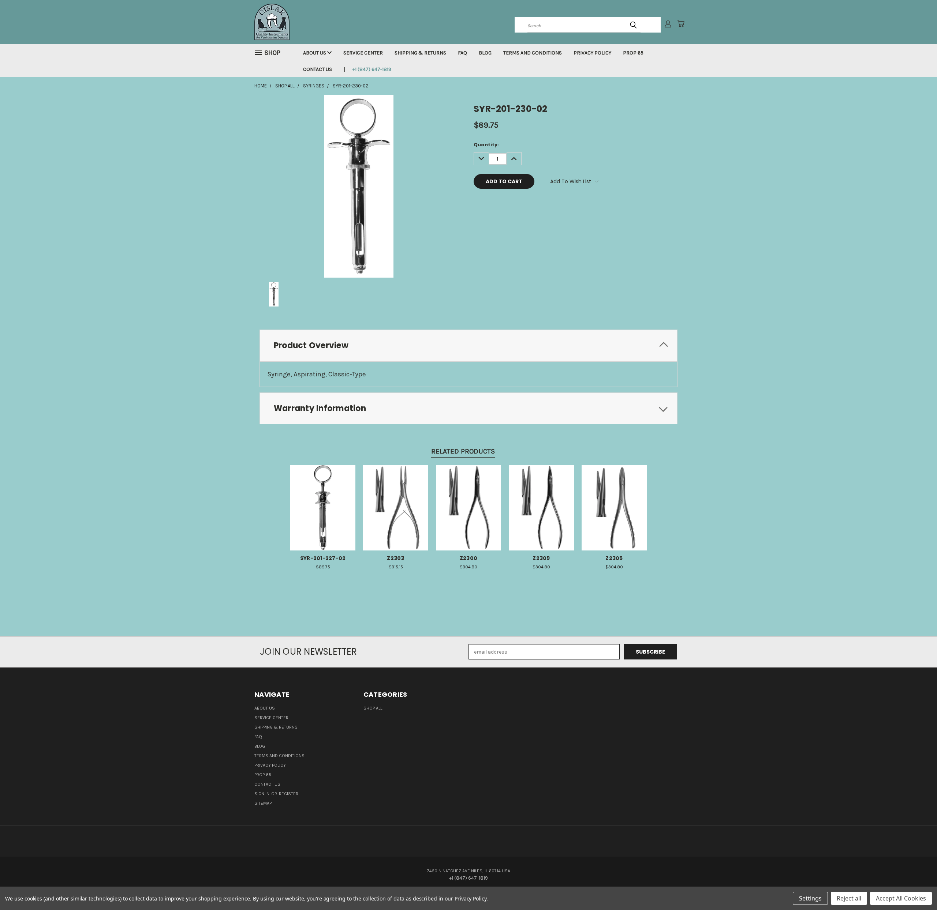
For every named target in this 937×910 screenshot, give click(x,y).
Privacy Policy (592, 53)
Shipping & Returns (420, 53)
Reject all (849, 898)
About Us (315, 53)
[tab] (468, 345)
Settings (810, 898)
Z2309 (541, 558)
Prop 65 (633, 53)
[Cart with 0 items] (680, 23)
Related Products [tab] (463, 451)
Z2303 (395, 558)
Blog (485, 53)
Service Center (363, 53)
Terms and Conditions (532, 53)
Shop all (372, 708)
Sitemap (263, 803)
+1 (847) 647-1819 (371, 69)
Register (288, 793)
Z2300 (468, 558)
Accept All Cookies (901, 898)
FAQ (462, 53)
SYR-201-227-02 (323, 558)
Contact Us (317, 69)
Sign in (262, 793)
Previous (918, 887)
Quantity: (486, 144)
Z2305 (614, 558)
